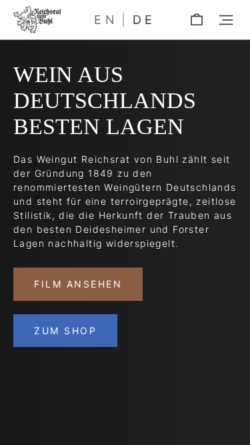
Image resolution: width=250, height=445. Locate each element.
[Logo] (37, 19)
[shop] (196, 20)
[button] (226, 20)
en (106, 20)
